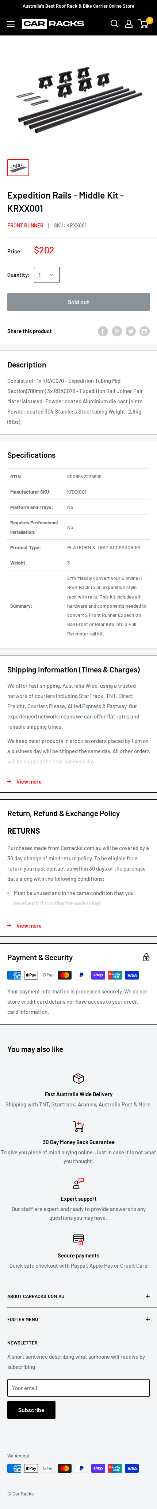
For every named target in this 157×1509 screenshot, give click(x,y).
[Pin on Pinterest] (117, 330)
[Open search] (115, 24)
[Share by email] (144, 330)
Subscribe (31, 1409)
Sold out (78, 301)
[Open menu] (11, 24)
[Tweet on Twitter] (131, 330)
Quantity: (18, 274)
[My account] (129, 24)
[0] (143, 23)
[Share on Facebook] (103, 330)
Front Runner (25, 225)
